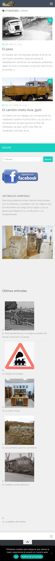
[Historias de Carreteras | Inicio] (11, 3)
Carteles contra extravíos (17, 484)
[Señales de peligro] (18, 357)
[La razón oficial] (18, 394)
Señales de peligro (14, 373)
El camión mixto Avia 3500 (22, 110)
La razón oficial (12, 410)
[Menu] (51, 3)
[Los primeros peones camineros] (18, 431)
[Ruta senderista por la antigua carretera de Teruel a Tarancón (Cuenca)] (18, 316)
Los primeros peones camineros (21, 447)
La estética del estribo (15, 521)
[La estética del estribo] (18, 505)
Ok (16, 556)
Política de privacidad (32, 556)
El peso (7, 49)
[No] (51, 553)
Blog (5, 44)
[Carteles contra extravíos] (18, 468)
